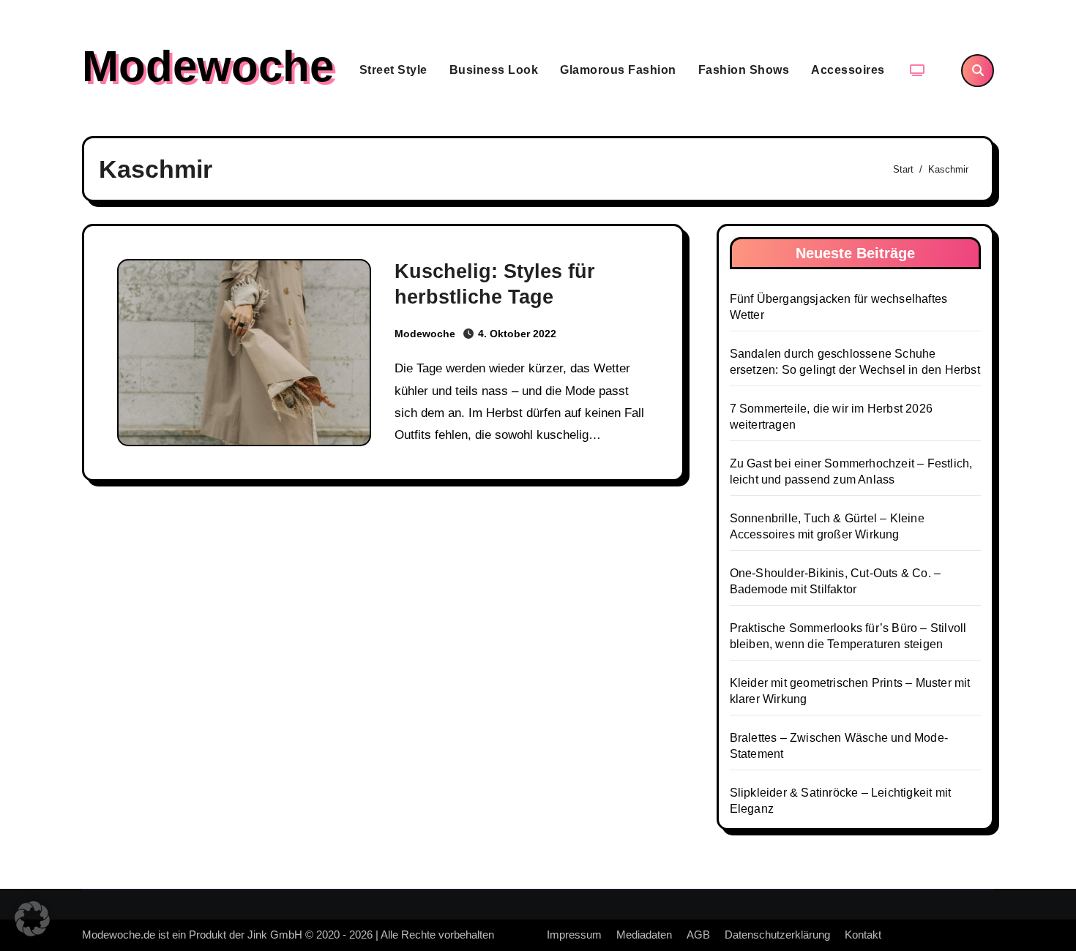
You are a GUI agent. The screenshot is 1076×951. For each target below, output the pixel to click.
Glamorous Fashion (618, 70)
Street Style (393, 70)
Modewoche (208, 66)
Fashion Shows (744, 70)
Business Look (494, 70)
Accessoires (848, 70)
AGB (698, 934)
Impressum (574, 934)
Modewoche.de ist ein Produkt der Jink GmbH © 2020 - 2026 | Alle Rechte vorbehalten (288, 934)
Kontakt (863, 934)
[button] (32, 919)
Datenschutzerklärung (777, 934)
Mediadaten (644, 934)
